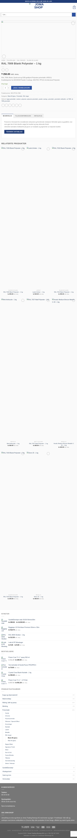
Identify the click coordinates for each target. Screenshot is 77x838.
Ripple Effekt (9, 744)
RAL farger (21, 60)
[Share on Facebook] (6, 105)
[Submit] (74, 14)
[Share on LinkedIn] (20, 105)
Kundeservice (17, 830)
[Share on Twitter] (9, 105)
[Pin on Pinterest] (16, 105)
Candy (7, 713)
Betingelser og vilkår (30, 830)
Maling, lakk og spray (9, 702)
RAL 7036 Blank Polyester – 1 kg (13, 292)
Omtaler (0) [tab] (38, 116)
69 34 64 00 (5, 795)
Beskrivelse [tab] (7, 116)
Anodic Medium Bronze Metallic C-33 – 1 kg (64, 444)
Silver (6, 749)
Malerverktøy (6, 699)
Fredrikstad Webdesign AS (45, 835)
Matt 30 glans (12, 740)
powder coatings (43, 99)
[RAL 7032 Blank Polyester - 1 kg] (64, 218)
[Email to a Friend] (13, 105)
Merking (5, 706)
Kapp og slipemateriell (9, 695)
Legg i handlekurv (21, 88)
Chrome (7, 716)
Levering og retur (46, 830)
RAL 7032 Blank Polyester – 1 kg (64, 292)
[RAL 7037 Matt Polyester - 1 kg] (38, 369)
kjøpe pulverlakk (11, 99)
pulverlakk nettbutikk (60, 99)
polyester (23, 99)
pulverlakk (51, 99)
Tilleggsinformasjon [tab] (23, 116)
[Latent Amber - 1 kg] (38, 218)
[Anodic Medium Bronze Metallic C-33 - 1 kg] (64, 369)
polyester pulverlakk (32, 99)
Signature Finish (10, 747)
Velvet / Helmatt (9, 763)
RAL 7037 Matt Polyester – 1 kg (38, 443)
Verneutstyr (6, 779)
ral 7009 (69, 99)
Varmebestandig (10, 760)
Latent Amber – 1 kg (38, 292)
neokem (18, 99)
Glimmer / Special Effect (12, 721)
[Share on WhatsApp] (3, 105)
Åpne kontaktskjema (8, 806)
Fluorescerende (10, 718)
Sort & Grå (8, 752)
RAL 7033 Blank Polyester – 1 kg (13, 596)
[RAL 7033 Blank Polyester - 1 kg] (13, 522)
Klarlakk (7, 727)
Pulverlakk (11, 60)
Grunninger (8, 724)
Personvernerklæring (62, 830)
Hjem (3, 60)
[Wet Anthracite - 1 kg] (13, 369)
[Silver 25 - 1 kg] (38, 522)
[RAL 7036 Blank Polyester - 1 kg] (13, 218)
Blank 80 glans (32, 60)
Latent (7, 729)
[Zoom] (4, 56)
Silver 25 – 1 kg (38, 596)
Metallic (7, 732)
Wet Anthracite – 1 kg (13, 443)
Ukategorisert (6, 771)
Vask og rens (6, 775)
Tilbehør (7, 758)
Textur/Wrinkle (9, 755)
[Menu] (2, 7)
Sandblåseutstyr (7, 768)
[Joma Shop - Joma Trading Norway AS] (38, 7)
